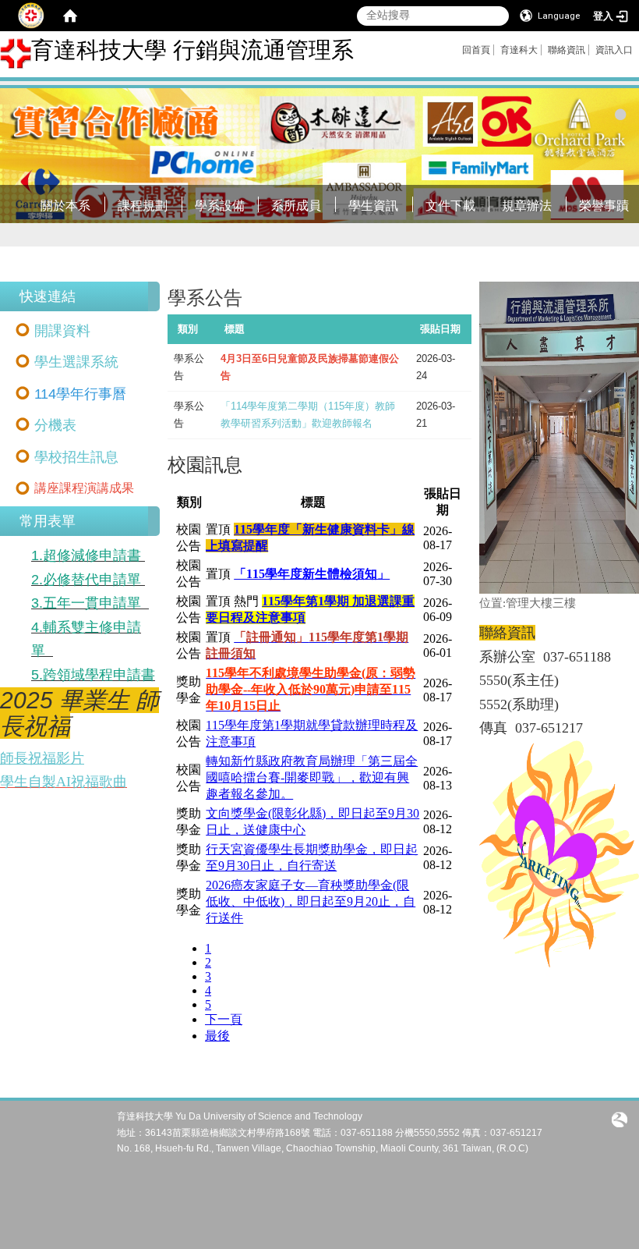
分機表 (55, 425)
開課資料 (62, 331)
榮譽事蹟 (604, 205)
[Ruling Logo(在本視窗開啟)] (619, 1118)
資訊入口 (614, 49)
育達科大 (519, 49)
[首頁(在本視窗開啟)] (70, 15)
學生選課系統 (76, 362)
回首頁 (476, 49)
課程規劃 (143, 205)
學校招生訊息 (76, 457)
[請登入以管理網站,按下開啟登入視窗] (31, 15)
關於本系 (65, 205)
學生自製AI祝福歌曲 (63, 781)
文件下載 (450, 205)
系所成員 (296, 205)
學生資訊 (373, 205)
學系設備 (220, 205)
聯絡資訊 (566, 49)
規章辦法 (527, 205)
